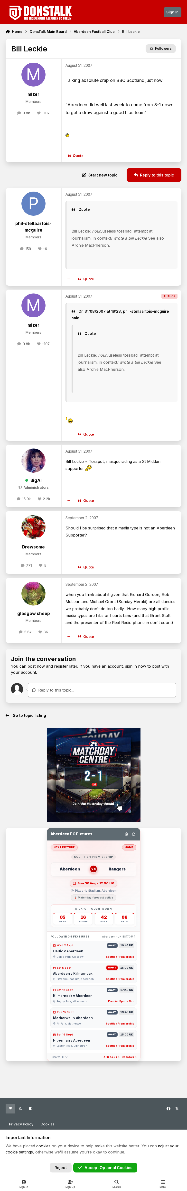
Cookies (47, 1124)
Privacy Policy (21, 1124)
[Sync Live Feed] (134, 834)
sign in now (135, 666)
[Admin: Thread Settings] (126, 834)
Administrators (35, 487)
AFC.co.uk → (111, 1057)
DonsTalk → (129, 1057)
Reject (61, 1167)
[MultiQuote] (69, 279)
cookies (43, 1145)
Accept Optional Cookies (108, 1167)
